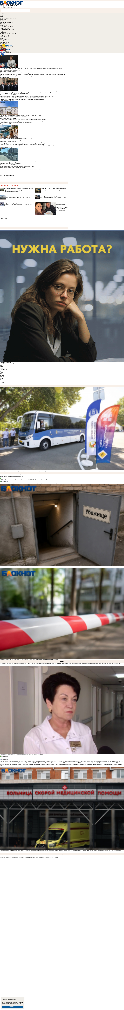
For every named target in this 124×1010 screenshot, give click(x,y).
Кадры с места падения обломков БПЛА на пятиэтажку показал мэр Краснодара (80, 762)
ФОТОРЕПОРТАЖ (4, 39)
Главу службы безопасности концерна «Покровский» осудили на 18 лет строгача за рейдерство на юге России (25, 761)
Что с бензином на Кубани (6, 147)
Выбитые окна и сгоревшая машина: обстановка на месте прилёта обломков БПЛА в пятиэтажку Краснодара (65, 757)
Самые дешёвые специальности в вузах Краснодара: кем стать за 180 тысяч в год (21, 121)
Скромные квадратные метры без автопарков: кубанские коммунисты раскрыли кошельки (23, 97)
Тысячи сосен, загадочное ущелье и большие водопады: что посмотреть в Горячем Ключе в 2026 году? (26, 145)
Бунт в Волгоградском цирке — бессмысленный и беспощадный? (15, 479)
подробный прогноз (5, 363)
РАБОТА (9, 45)
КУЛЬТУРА (3, 23)
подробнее (13, 363)
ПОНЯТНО (12, 1006)
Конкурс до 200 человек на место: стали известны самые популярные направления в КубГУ (23, 119)
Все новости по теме (5, 71)
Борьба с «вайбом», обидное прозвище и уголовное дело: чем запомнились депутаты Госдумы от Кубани (27, 96)
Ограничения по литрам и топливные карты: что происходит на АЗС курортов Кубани (100, 761)
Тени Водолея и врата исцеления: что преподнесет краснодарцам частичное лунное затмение (62, 474)
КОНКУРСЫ (3, 21)
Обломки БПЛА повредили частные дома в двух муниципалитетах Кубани (42, 857)
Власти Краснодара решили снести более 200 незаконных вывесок (108, 757)
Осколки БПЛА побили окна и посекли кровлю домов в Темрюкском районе (65, 761)
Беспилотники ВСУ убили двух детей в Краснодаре (12, 850)
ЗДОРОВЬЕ (3, 19)
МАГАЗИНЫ (8, 52)
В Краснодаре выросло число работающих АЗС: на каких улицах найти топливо (20, 169)
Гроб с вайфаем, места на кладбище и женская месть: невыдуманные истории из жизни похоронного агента (28, 75)
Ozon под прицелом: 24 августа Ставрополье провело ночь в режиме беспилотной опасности (21, 757)
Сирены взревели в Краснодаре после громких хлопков (46, 659)
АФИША (2, 16)
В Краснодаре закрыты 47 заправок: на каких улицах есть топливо (17, 166)
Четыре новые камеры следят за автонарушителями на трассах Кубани (17, 855)
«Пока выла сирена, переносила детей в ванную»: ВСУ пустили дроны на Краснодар (43, 850)
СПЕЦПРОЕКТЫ (4, 36)
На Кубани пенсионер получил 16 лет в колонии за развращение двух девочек (32, 664)
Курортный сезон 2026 (5, 124)
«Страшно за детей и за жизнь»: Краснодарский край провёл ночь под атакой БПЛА (19, 566)
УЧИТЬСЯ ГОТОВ (8, 46)
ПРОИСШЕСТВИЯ (4, 35)
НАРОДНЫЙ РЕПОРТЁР (6, 26)
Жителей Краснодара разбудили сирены (72, 850)
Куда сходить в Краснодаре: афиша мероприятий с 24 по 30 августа (48, 855)
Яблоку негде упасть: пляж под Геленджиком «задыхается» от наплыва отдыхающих (22, 144)
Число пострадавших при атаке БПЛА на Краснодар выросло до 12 (21, 764)
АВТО (1, 15)
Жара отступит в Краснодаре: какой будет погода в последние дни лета (49, 663)
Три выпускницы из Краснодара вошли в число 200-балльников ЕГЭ (17, 122)
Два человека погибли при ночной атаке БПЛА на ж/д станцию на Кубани (17, 659)
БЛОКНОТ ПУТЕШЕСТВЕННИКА (8, 18)
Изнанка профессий (5, 54)
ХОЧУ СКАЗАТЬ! (4, 42)
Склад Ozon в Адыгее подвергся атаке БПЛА (46, 764)
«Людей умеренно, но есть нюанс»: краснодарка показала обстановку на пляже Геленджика (23, 143)
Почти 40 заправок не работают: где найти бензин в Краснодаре (48, 762)
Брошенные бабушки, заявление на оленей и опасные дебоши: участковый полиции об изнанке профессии (27, 73)
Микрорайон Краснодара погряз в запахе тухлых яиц (95, 474)
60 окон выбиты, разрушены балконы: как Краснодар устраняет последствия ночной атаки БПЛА (86, 663)
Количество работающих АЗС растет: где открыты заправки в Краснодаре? (50, 479)
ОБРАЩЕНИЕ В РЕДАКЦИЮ (7, 29)
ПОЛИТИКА (3, 32)
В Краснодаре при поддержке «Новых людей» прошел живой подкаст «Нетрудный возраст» (21, 474)
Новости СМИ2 (4, 218)
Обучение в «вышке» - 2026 (7, 100)
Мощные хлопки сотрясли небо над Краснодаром (93, 850)
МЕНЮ (2, 13)
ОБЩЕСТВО (3, 31)
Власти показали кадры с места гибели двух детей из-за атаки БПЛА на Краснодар (75, 764)
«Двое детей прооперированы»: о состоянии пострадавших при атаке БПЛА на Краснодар (21, 754)
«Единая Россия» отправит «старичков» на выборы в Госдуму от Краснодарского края (22, 99)
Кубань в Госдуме (4, 77)
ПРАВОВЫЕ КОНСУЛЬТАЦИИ (8, 34)
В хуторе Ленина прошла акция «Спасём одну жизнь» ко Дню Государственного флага (82, 855)
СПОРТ (2, 38)
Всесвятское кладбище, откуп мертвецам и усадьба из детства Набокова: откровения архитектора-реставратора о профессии (32, 74)
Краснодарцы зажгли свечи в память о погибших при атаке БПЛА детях (16, 663)
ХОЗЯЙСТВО (3, 41)
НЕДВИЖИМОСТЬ (5, 28)
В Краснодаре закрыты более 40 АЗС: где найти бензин (14, 167)
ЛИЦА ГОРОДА (4, 25)
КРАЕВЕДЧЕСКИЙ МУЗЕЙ (7, 22)
